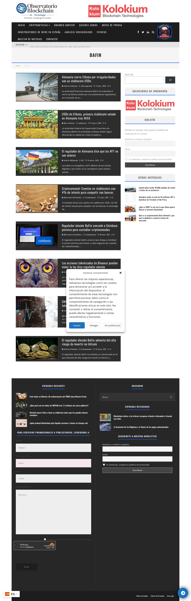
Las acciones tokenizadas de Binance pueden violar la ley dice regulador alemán (90, 265)
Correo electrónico (23, 456)
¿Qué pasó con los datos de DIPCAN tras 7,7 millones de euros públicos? (59, 405)
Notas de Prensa (112, 25)
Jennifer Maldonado (70, 160)
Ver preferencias (112, 325)
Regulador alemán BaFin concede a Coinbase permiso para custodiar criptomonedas (89, 227)
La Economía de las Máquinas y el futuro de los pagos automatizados (141, 426)
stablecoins (83, 123)
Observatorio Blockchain (72, 197)
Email (127, 149)
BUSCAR (129, 74)
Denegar (94, 325)
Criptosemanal (90, 197)
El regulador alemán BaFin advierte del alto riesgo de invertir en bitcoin (89, 342)
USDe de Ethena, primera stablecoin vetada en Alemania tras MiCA (89, 116)
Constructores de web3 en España (39, 32)
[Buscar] (170, 79)
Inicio (21, 25)
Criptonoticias (38, 25)
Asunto (18, 471)
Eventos (102, 32)
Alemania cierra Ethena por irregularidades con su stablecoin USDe (89, 79)
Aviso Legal (170, 596)
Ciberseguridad (86, 86)
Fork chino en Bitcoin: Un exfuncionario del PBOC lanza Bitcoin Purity (60, 44)
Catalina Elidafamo (70, 86)
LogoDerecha (164, 32)
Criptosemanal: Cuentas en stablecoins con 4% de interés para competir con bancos (88, 190)
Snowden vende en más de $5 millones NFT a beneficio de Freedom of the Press (157, 198)
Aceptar (77, 325)
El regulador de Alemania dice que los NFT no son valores (90, 153)
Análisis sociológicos (79, 32)
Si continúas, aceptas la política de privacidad (150, 159)
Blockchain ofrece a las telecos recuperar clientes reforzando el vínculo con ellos (143, 417)
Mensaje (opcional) (23, 487)
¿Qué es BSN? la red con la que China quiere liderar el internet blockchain (157, 208)
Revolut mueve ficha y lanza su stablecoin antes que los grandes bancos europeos (59, 414)
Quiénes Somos (88, 25)
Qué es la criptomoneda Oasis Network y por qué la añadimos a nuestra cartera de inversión (157, 218)
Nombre (19, 441)
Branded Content (64, 25)
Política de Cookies (142, 596)
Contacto (52, 39)
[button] (120, 272)
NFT (83, 160)
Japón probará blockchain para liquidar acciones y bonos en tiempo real (59, 423)
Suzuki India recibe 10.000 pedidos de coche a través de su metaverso (157, 189)
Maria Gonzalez (69, 123)
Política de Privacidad (157, 596)
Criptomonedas (90, 235)
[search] (171, 397)
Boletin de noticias (30, 39)
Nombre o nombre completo (138, 139)
